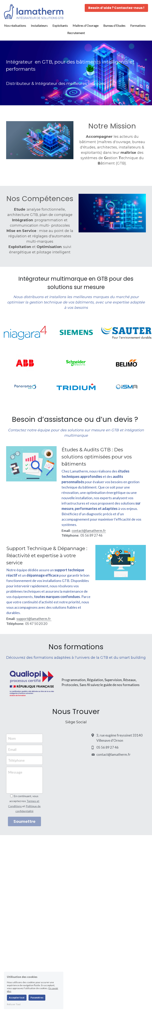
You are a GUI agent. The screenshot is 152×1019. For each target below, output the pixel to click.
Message (15, 772)
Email (12, 749)
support (22, 619)
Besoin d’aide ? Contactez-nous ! (116, 8)
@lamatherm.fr (39, 619)
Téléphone (16, 760)
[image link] (33, 11)
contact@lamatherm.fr (89, 531)
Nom (12, 738)
